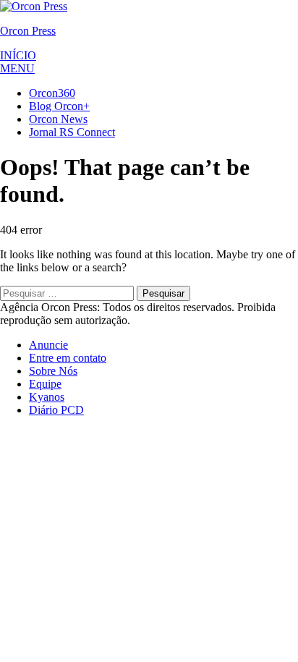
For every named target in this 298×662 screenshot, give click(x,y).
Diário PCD (56, 410)
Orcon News (58, 119)
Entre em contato (67, 358)
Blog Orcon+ (59, 106)
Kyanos (46, 397)
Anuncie (48, 345)
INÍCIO (18, 55)
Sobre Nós (53, 371)
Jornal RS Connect (72, 132)
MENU (17, 68)
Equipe (45, 384)
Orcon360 (52, 93)
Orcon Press (28, 31)
